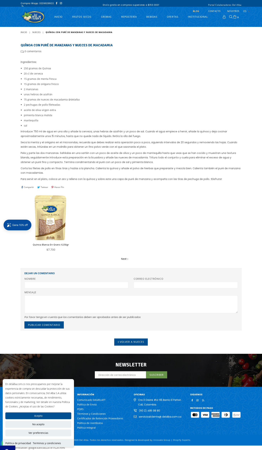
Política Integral (86, 427)
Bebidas (151, 16)
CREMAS (106, 16)
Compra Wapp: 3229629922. (37, 3)
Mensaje (30, 292)
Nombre (30, 278)
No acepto (38, 424)
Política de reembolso (90, 423)
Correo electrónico (148, 278)
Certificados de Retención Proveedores (100, 418)
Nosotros (233, 11)
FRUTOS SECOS (81, 16)
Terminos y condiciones (47, 443)
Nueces (36, 32)
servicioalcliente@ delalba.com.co (160, 416)
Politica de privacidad (18, 443)
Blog (196, 11)
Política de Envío (87, 404)
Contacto (214, 11)
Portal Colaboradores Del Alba (224, 4)
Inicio (24, 32)
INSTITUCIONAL (198, 16)
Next (124, 258)
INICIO (58, 16)
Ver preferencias (38, 433)
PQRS (80, 409)
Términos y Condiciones (91, 413)
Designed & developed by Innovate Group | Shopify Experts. (158, 440)
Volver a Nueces (131, 341)
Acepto (38, 415)
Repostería (129, 16)
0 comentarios (33, 51)
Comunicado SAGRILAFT (91, 400)
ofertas (172, 16)
